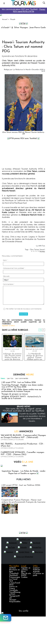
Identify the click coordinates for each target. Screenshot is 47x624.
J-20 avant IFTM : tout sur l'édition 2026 (19, 382)
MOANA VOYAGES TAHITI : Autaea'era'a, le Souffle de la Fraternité (21, 398)
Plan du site (26, 574)
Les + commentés (21, 378)
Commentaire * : (9, 284)
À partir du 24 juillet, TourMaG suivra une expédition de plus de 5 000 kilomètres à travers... (32, 417)
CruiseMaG (14, 574)
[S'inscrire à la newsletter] (5, 618)
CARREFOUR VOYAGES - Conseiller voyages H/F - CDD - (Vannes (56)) (22, 453)
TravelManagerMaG (14, 593)
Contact (36, 568)
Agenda (36, 572)
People (12, 19)
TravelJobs (13, 590)
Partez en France (13, 588)
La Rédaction (18, 69)
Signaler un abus (8, 325)
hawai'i (42, 249)
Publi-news (23, 479)
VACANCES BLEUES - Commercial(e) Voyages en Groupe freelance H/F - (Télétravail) (23, 436)
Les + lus (10, 378)
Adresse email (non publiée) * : (14, 268)
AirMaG (12, 568)
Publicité (36, 570)
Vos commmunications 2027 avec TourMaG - (23, 10)
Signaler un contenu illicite (25, 570)
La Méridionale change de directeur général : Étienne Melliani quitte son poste (34, 356)
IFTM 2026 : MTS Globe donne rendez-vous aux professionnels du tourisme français (22, 390)
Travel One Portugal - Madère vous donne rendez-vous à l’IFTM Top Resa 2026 (22, 386)
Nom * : (5, 260)
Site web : (6, 276)
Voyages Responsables (14, 601)
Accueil (4, 19)
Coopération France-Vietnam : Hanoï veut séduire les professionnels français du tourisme (23, 501)
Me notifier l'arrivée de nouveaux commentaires (23, 309)
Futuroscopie (14, 577)
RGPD (23, 575)
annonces (23, 432)
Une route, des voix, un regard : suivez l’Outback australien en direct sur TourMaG (23, 410)
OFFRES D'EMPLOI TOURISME (12, 440)
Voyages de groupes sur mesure (15, 394)
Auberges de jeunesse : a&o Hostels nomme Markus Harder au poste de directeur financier (12, 356)
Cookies (24, 577)
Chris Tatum (34, 249)
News (3, 378)
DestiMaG (13, 575)
